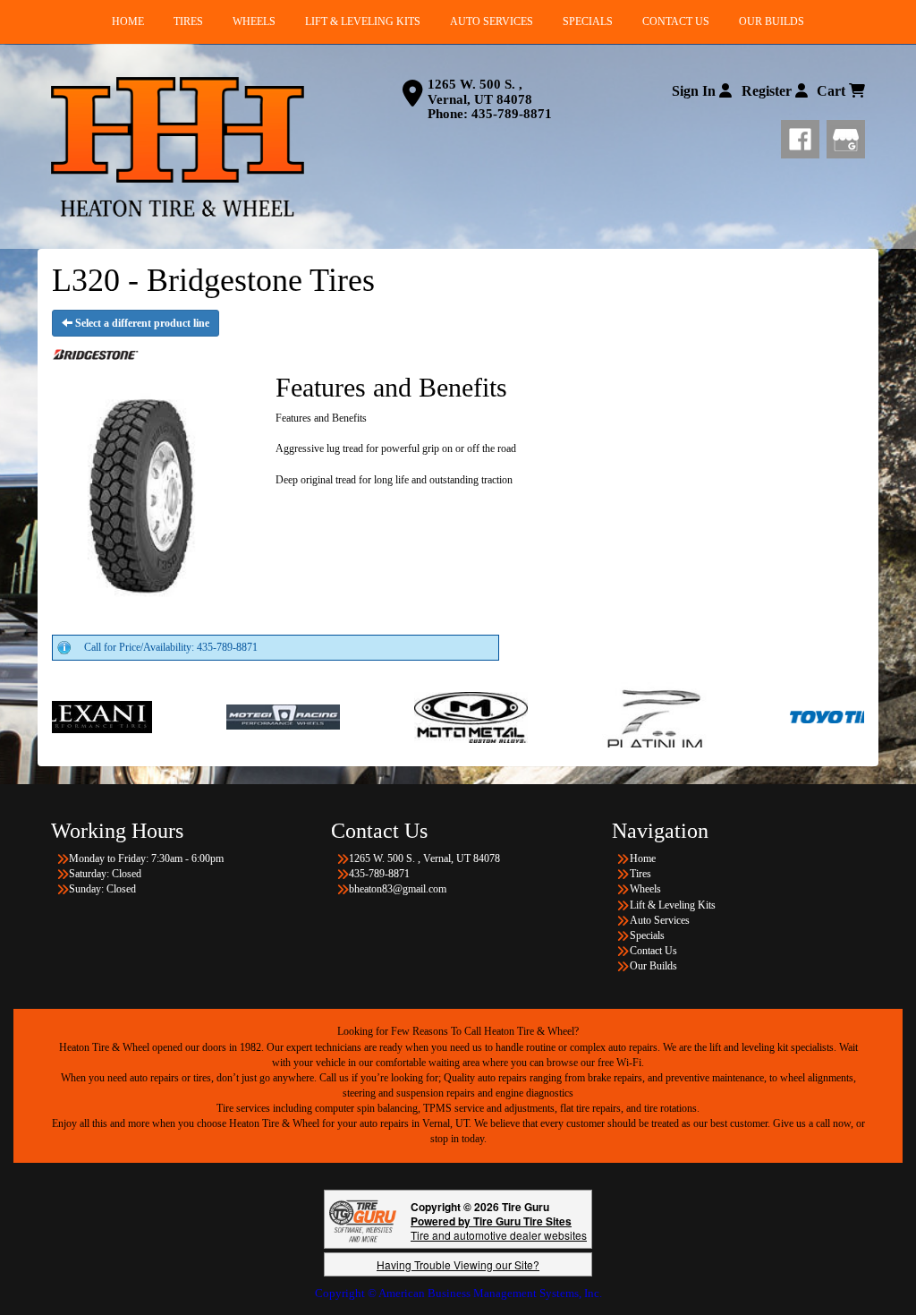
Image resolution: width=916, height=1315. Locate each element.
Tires (640, 873)
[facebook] (804, 136)
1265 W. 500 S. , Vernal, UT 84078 (480, 92)
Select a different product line (140, 323)
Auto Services (660, 920)
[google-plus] (846, 136)
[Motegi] (219, 716)
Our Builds (653, 966)
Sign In (695, 90)
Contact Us (653, 950)
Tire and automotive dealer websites (499, 1227)
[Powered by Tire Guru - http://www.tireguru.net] (362, 1219)
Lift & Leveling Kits (673, 905)
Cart (833, 90)
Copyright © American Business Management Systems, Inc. (458, 1293)
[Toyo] (783, 716)
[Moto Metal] (407, 716)
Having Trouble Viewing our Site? (458, 1264)
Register (768, 90)
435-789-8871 (511, 114)
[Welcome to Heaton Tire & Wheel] (177, 147)
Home (643, 858)
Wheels (645, 889)
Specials (647, 935)
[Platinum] (595, 716)
